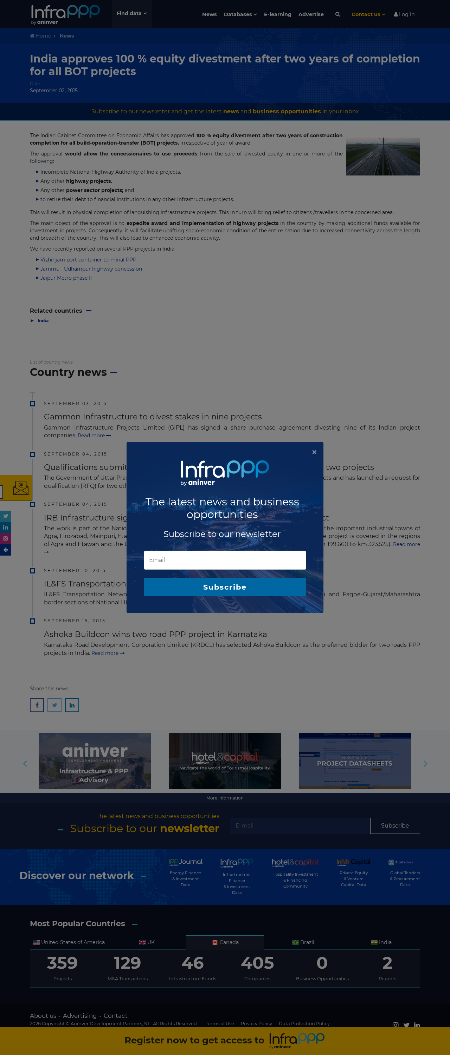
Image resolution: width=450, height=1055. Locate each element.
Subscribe (225, 587)
